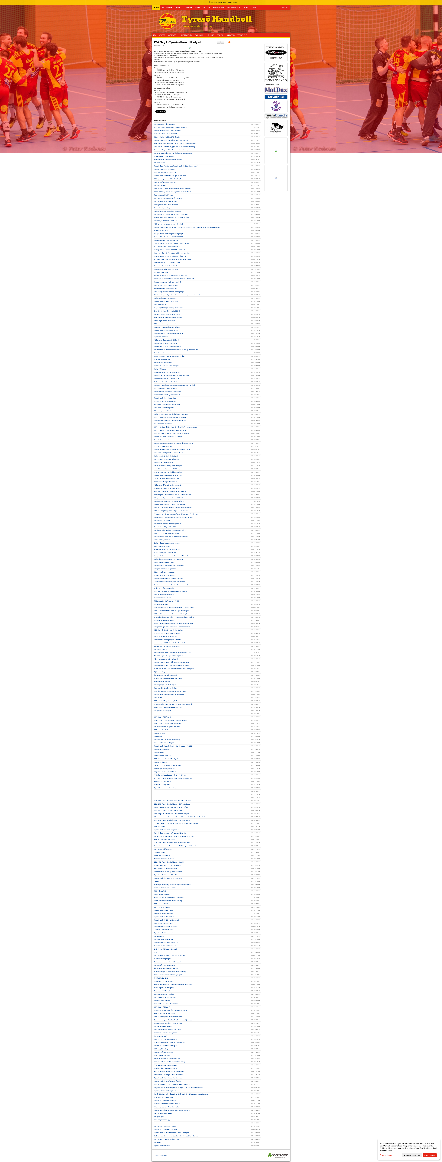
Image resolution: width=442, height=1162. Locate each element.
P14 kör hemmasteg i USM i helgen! (166, 759)
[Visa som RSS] (229, 42)
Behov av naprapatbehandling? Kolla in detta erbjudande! (173, 1020)
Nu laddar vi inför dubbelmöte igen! (166, 456)
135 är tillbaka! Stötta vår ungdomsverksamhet (169, 582)
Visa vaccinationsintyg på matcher (165, 1065)
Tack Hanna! (158, 698)
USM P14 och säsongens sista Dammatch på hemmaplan (173, 507)
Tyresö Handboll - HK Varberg (164, 910)
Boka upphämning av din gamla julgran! (167, 372)
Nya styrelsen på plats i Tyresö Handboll (167, 130)
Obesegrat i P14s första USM (163, 913)
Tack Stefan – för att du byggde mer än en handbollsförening (174, 147)
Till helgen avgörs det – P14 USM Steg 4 (167, 179)
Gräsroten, (157, 1142)
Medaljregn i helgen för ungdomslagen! (167, 488)
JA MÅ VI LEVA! (159, 852)
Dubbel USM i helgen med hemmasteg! (167, 739)
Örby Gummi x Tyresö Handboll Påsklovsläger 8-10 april (172, 188)
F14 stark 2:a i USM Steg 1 (163, 904)
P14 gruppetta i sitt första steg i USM (166, 601)
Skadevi (157, 881)
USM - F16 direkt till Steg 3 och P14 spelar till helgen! (171, 611)
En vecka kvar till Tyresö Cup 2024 (165, 527)
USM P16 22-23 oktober (162, 907)
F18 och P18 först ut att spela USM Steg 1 (168, 437)
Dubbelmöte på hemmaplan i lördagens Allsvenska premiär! (174, 443)
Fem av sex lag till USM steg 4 (164, 195)
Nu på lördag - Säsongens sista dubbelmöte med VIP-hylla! (173, 517)
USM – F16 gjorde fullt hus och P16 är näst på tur (170, 430)
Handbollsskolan (202, 7)
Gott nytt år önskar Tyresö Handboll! (166, 205)
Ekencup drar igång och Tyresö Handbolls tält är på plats (173, 984)
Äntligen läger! (159, 1116)
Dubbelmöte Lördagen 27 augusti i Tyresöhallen (170, 955)
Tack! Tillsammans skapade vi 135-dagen (168, 211)
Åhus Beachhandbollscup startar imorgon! (168, 466)
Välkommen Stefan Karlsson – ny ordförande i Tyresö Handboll (175, 143)
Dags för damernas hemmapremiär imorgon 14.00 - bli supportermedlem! (178, 1087)
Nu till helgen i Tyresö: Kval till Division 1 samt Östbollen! (172, 495)
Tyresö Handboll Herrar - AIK (163, 933)
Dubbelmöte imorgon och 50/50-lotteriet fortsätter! (171, 536)
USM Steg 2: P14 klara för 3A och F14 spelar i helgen (171, 814)
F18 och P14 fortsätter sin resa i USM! (166, 533)
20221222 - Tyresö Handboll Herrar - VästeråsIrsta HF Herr (173, 778)
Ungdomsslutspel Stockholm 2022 (165, 997)
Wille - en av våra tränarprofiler (164, 588)
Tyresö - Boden (159, 752)
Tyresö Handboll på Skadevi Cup (165, 398)
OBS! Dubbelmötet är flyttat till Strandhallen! (168, 630)
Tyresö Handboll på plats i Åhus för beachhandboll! (171, 140)
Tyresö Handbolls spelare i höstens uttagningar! (170, 420)
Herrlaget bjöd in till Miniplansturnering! (167, 314)
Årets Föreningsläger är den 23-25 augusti (168, 469)
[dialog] (409, 1149)
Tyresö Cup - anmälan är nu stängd (165, 788)
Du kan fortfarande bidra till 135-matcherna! (168, 559)
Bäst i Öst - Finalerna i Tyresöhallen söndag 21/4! (170, 491)
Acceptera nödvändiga (412, 1155)
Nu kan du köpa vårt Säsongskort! (165, 298)
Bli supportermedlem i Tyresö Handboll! (167, 1104)
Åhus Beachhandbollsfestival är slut (166, 968)
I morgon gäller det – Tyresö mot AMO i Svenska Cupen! (172, 253)
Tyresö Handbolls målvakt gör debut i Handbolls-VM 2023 (173, 746)
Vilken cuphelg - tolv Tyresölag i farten (166, 1107)
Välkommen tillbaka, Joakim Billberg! (166, 340)
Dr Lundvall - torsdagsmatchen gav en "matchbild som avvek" (174, 836)
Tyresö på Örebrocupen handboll (165, 1100)
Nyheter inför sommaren (162, 1145)
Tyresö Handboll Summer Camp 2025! (166, 330)
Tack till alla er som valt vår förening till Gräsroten (170, 833)
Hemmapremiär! (159, 936)
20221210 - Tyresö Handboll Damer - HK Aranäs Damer (172, 804)
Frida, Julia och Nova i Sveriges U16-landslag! (169, 897)
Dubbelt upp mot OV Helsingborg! (165, 1033)
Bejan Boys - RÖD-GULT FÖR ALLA (165, 221)
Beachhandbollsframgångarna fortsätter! (167, 640)
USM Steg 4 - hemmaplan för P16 (165, 172)
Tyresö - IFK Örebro (160, 762)
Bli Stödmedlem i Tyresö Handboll (165, 382)
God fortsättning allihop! (162, 546)
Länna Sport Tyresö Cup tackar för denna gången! (170, 720)
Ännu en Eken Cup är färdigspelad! (165, 675)
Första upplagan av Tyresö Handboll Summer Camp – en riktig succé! (177, 295)
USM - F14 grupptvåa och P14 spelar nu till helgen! (170, 417)
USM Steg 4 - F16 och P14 (162, 1007)
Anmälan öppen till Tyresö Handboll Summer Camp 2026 (173, 153)
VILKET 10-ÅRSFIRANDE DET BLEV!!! (166, 1068)
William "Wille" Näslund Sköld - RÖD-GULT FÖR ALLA (171, 217)
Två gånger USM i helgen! (162, 710)
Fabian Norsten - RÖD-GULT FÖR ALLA (167, 266)
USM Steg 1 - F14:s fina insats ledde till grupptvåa (170, 591)
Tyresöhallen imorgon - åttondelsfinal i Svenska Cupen (172, 449)
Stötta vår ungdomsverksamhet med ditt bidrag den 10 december (176, 846)
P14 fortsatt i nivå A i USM (162, 756)
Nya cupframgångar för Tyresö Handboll (167, 282)
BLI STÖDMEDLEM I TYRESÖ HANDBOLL (167, 246)
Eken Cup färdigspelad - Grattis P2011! (167, 311)
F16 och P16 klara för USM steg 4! (165, 1046)
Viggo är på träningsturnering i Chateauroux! (168, 308)
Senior (177, 7)
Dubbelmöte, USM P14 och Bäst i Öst (166, 379)
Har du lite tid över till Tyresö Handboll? (167, 395)
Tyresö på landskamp (161, 337)
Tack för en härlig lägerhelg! (163, 1113)
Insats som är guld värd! (162, 1055)
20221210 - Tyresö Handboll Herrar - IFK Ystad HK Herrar (172, 801)
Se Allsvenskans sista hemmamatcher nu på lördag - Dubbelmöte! (176, 350)
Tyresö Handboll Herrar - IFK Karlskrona (167, 875)
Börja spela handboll (161, 604)
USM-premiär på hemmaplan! (164, 620)
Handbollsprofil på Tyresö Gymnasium (167, 404)
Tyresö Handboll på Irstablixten (164, 169)
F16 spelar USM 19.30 (161, 749)
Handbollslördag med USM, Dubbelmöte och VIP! (170, 530)
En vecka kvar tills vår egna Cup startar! (167, 727)
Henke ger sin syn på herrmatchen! (165, 868)
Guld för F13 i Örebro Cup (162, 440)
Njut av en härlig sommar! (162, 672)
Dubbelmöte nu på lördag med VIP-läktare (168, 872)
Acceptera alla (429, 1155)
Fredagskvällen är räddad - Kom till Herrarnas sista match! (173, 704)
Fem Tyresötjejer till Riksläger (164, 1097)
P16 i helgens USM (160, 891)
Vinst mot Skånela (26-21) (162, 598)
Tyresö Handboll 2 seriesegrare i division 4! (168, 333)
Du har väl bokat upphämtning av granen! (167, 543)
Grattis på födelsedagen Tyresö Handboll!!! (168, 1075)
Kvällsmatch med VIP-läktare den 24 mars (168, 707)
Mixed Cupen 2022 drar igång (164, 988)
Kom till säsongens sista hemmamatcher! (168, 1017)
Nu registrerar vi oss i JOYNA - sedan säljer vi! (169, 501)
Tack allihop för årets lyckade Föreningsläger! (169, 292)
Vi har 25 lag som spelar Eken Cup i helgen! (168, 678)
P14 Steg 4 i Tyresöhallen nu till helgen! (177, 42)
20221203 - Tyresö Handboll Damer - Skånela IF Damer (172, 820)
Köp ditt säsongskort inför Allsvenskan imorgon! (170, 275)
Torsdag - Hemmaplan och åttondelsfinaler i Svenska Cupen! (174, 607)
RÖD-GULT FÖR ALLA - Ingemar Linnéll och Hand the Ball (172, 259)
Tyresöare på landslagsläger (163, 1052)
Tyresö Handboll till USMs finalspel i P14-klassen (170, 176)
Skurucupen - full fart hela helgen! (165, 946)
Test (155, 952)
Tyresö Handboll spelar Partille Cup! (166, 301)
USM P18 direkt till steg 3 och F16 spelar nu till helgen (171, 433)
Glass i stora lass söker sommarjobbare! (167, 524)
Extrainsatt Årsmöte (160, 649)
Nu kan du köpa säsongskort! (164, 462)
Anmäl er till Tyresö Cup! (162, 540)
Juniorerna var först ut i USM (163, 930)
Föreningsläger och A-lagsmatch (165, 124)
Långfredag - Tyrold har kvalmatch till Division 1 (170, 498)
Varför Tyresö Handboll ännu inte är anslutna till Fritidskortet (174, 279)
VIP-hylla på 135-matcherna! (163, 424)
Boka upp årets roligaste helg (164, 156)
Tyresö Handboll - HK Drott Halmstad (166, 920)
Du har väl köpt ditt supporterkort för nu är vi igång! (171, 807)
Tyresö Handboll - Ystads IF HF (164, 917)
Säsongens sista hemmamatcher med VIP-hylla (169, 356)
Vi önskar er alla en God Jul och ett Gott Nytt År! (170, 775)
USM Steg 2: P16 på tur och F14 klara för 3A (168, 810)
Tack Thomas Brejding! (161, 353)
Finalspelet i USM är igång (163, 991)
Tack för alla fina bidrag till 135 (164, 408)
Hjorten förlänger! (160, 185)
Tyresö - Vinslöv (159, 733)
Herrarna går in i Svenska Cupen (164, 965)
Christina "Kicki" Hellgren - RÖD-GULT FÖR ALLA (170, 237)
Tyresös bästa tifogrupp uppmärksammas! (168, 578)
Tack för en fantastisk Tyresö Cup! (165, 182)
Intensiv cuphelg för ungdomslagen (166, 285)
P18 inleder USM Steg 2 (162, 855)
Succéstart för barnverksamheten (165, 401)
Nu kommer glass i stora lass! (164, 562)
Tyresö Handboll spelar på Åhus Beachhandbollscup (171, 662)
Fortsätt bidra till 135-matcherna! (165, 575)
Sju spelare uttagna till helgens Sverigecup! (168, 234)
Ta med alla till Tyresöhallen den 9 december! (169, 565)
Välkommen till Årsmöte (162, 681)
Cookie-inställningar (160, 1155)
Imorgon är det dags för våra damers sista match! (170, 1010)
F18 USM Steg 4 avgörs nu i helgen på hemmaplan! (171, 511)
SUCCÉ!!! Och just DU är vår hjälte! (165, 553)
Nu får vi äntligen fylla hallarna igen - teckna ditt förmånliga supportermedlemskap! (181, 1094)
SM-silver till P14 (159, 163)
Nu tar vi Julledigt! (160, 369)
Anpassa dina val (386, 1155)
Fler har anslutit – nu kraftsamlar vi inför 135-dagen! (171, 214)
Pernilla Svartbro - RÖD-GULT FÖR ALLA (167, 263)
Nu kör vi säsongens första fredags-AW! (167, 391)
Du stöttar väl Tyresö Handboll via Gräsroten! (169, 694)
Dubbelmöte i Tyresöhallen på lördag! (166, 459)
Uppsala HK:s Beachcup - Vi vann (165, 1126)
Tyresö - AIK (158, 736)
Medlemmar (166, 7)
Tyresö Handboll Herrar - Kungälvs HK (166, 830)
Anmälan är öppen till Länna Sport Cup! (167, 1058)
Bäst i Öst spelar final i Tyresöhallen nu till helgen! (170, 691)
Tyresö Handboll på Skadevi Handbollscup (168, 1078)
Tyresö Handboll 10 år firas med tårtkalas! (168, 1081)
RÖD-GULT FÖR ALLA (161, 272)
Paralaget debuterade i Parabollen (165, 688)
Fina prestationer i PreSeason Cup (165, 288)
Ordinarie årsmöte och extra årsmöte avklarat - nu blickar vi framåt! (176, 1136)
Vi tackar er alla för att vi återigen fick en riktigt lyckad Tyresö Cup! (176, 514)
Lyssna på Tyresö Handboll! (163, 1026)
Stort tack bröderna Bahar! (163, 446)
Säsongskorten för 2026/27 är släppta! (167, 137)
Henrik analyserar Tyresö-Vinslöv (165, 888)
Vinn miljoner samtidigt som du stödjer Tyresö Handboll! (173, 884)
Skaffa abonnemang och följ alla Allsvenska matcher (171, 585)
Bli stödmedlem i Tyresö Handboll (165, 134)
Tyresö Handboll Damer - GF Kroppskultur (168, 878)
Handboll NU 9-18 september (164, 939)
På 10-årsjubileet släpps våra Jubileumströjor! (169, 1071)
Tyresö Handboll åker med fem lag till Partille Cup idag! (172, 665)
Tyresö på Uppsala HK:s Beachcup (165, 1129)
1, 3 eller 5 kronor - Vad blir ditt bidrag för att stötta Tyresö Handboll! (176, 823)
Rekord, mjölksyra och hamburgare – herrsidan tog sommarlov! (175, 150)
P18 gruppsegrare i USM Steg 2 (164, 839)
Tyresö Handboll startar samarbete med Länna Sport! (171, 1133)
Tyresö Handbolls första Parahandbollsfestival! (169, 504)
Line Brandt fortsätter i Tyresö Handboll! (167, 346)
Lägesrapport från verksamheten (165, 772)
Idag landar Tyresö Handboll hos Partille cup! (169, 472)
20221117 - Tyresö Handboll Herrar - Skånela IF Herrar (171, 843)
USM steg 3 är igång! (161, 1049)
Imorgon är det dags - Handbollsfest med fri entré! (171, 556)
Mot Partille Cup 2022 (161, 978)
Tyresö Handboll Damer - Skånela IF (166, 942)
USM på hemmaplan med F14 (164, 594)
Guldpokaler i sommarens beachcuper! (167, 646)
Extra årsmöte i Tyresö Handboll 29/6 (166, 1139)
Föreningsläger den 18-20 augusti (165, 685)
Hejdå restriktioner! (160, 1036)
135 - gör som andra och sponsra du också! (168, 224)
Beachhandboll (233, 7)
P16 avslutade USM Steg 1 (163, 894)
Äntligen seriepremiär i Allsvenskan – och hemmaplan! (172, 627)
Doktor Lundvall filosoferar (163, 849)
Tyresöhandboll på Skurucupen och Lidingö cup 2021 (172, 1110)
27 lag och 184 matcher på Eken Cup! (166, 478)
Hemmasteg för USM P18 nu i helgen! (166, 366)
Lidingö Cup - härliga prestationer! (165, 949)
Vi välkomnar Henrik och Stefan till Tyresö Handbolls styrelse (174, 669)
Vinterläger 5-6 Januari (161, 230)
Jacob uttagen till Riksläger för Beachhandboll (169, 643)
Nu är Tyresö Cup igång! (162, 520)
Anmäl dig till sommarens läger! (164, 321)
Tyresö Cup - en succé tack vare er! (165, 343)
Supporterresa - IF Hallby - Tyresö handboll (168, 1023)
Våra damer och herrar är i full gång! (166, 659)
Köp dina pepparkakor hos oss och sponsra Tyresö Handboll (174, 385)
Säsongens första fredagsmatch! (165, 572)
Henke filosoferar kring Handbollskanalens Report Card (172, 652)
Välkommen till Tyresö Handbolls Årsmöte (168, 485)
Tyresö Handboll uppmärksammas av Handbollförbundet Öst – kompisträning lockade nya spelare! (187, 227)
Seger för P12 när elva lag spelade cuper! (167, 765)
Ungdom (188, 7)
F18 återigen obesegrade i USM (164, 768)
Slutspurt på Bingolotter (162, 785)
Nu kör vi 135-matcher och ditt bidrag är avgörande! (171, 414)
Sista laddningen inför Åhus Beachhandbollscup (170, 971)
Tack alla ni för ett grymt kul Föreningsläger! (168, 453)
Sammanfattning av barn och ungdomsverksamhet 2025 (172, 192)
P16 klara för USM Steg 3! (162, 781)
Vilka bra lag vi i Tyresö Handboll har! (166, 1004)
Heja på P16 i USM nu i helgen (164, 743)
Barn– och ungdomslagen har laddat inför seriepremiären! (173, 623)
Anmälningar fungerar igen (163, 362)
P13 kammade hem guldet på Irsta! (165, 324)
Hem (157, 7)
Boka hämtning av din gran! (163, 208)
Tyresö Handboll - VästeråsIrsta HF (165, 926)
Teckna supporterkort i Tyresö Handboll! (167, 962)
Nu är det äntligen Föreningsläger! (165, 636)
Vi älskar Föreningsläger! (162, 959)
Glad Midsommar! (160, 304)
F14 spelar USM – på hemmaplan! (165, 701)
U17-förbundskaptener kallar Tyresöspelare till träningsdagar (174, 617)
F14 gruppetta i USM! (161, 730)
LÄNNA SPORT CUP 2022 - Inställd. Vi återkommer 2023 (172, 1084)
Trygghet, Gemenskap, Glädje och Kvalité (167, 633)
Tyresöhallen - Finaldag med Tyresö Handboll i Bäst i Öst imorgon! (176, 166)
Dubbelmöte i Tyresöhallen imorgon (166, 201)
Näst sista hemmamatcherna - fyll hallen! (167, 1029)
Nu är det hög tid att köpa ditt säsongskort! (168, 656)
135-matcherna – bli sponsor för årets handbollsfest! (171, 243)
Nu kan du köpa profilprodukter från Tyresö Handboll (171, 375)
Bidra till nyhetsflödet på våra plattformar (167, 865)
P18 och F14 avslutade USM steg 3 (165, 1039)
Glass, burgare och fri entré (163, 411)
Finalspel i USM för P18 (162, 1000)
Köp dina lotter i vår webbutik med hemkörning (169, 1062)
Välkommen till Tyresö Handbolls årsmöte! (168, 159)
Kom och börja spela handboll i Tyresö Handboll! (170, 127)
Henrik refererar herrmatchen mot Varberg (168, 901)
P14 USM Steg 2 (159, 826)
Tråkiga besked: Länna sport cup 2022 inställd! (169, 1042)
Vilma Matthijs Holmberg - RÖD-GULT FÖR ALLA (170, 256)
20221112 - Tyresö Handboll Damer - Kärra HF (169, 862)
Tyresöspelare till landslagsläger (165, 1091)
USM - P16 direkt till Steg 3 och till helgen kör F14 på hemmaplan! (175, 427)
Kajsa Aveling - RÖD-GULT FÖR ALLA (166, 269)
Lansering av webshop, (162, 1120)
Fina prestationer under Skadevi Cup (166, 240)
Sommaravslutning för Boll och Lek (165, 482)
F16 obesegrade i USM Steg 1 (164, 923)
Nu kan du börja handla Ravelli (164, 859)
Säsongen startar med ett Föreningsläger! (168, 975)
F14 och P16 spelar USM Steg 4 (164, 1013)
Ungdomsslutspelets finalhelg (164, 994)
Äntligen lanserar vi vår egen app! (165, 569)
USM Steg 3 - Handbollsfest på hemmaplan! (168, 198)
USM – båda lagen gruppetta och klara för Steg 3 (170, 614)
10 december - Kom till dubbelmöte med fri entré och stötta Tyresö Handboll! (179, 817)
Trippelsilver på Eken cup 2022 (164, 981)
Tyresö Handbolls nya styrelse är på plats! (168, 475)
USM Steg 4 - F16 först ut (162, 717)
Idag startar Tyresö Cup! (162, 359)
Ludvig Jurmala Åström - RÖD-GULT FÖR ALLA (169, 250)
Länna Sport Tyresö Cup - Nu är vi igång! (167, 723)
